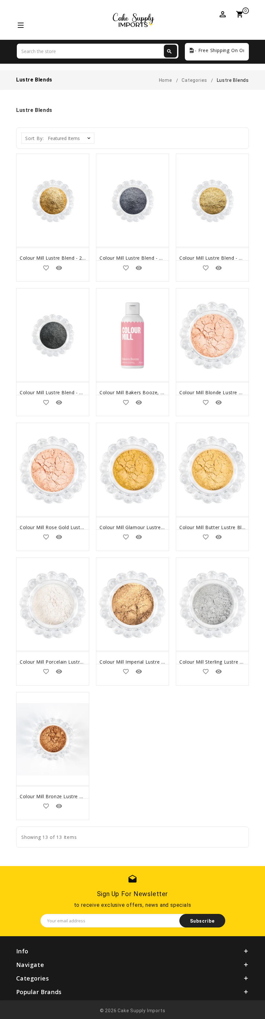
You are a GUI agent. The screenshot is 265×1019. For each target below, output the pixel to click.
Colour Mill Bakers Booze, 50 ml (136, 392)
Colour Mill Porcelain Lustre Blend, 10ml (65, 662)
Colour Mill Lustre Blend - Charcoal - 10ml (67, 392)
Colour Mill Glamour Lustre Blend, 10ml (144, 527)
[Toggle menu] (20, 26)
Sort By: (34, 138)
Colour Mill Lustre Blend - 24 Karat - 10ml (67, 258)
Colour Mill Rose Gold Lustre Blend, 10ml (66, 527)
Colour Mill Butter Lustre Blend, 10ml (221, 527)
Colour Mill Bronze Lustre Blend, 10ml (63, 796)
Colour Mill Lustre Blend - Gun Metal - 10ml (149, 258)
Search (169, 51)
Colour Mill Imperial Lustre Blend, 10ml (144, 662)
